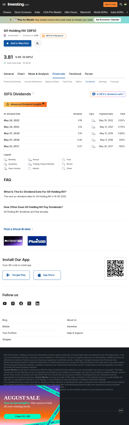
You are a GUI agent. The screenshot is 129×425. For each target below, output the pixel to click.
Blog (5, 320)
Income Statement (33, 81)
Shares (7, 12)
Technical (75, 73)
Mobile (6, 326)
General (9, 73)
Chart (21, 73)
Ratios (79, 81)
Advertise (72, 326)
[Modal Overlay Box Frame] (30, 405)
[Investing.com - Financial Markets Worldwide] (18, 4)
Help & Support (75, 333)
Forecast (114, 81)
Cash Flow (67, 81)
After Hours (70, 12)
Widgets (7, 339)
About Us (71, 320)
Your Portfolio (10, 333)
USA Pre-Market (52, 12)
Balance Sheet (52, 81)
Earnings (103, 81)
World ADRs (101, 12)
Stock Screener (22, 12)
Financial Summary (12, 81)
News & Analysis (38, 73)
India (37, 12)
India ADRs (117, 12)
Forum (89, 73)
